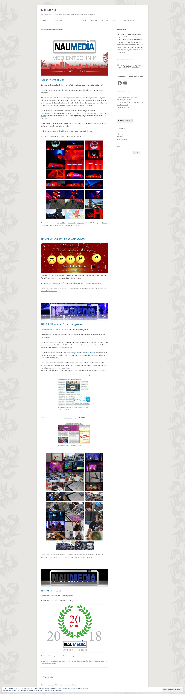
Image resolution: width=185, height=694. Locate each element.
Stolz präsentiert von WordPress (66, 685)
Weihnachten (52, 291)
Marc (76, 355)
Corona (104, 223)
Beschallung (53, 557)
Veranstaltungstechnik (84, 557)
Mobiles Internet (122, 105)
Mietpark (120, 137)
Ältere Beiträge (47, 677)
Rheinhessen (75, 225)
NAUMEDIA (48, 10)
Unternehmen (57, 20)
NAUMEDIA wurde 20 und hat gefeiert (62, 324)
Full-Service (65, 557)
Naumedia (58, 225)
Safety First (62, 345)
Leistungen (70, 20)
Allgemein (80, 223)
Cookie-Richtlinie (57, 690)
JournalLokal (68, 418)
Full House (50, 225)
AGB (114, 20)
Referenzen (82, 20)
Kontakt (94, 20)
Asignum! (75, 353)
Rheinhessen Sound (85, 113)
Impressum (105, 20)
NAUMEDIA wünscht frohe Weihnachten (63, 238)
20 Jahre (103, 661)
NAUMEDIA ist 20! (51, 590)
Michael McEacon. (65, 347)
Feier (59, 557)
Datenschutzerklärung (129, 20)
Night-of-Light (66, 225)
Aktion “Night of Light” (53, 79)
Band (47, 557)
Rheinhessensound (88, 353)
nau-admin (71, 223)
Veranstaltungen (85, 555)
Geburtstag (44, 664)
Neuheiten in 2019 (123, 107)
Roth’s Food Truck (65, 355)
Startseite (44, 20)
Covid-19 (44, 225)
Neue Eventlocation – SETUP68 (127, 97)
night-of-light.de (62, 131)
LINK (83, 136)
